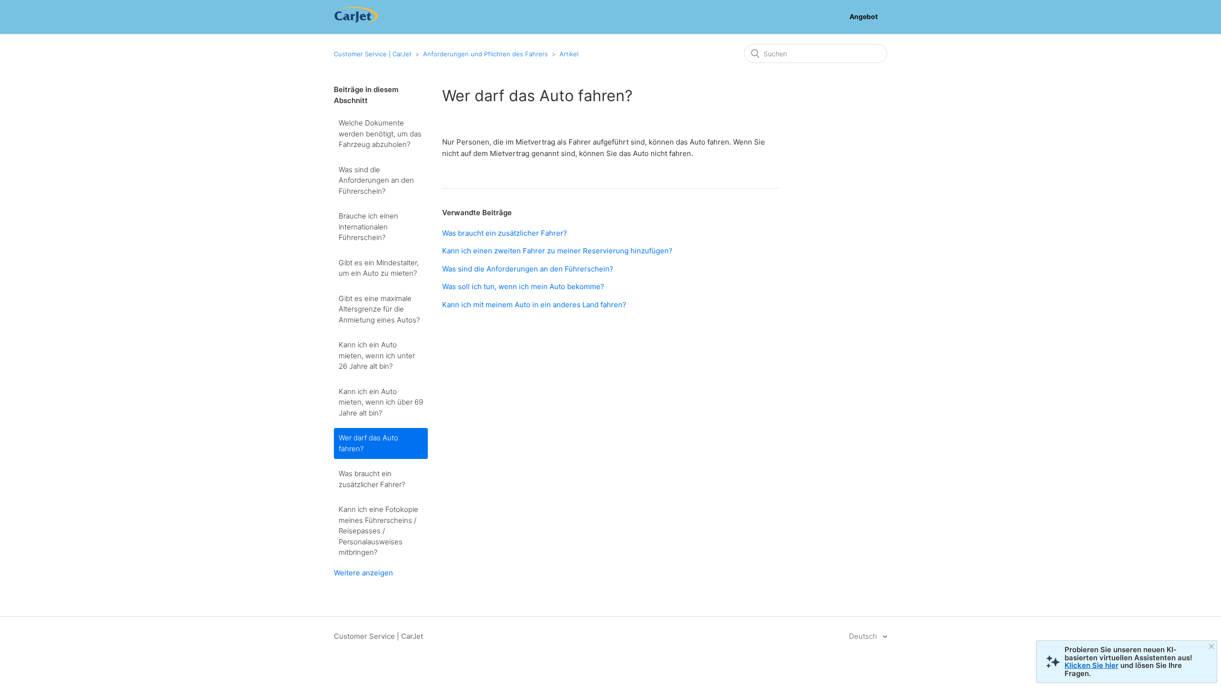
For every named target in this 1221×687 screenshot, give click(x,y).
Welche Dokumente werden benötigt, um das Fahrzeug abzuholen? (380, 133)
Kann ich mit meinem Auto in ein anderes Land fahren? (534, 304)
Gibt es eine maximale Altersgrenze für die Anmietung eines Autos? (379, 309)
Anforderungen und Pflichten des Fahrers (485, 54)
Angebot (863, 16)
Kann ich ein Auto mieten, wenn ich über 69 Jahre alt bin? (381, 402)
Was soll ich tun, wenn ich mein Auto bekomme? (523, 286)
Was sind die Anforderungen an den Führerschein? (376, 180)
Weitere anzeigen (363, 572)
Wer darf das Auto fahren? (368, 443)
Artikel (569, 54)
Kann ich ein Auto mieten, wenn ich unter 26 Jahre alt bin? (377, 355)
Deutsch (864, 636)
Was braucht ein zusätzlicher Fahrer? (372, 479)
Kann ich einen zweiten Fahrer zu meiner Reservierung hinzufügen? (557, 250)
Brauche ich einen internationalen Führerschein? (368, 226)
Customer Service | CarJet (373, 54)
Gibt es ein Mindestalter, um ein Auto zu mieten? (379, 268)
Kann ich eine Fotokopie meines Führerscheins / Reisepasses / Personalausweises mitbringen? (378, 531)
